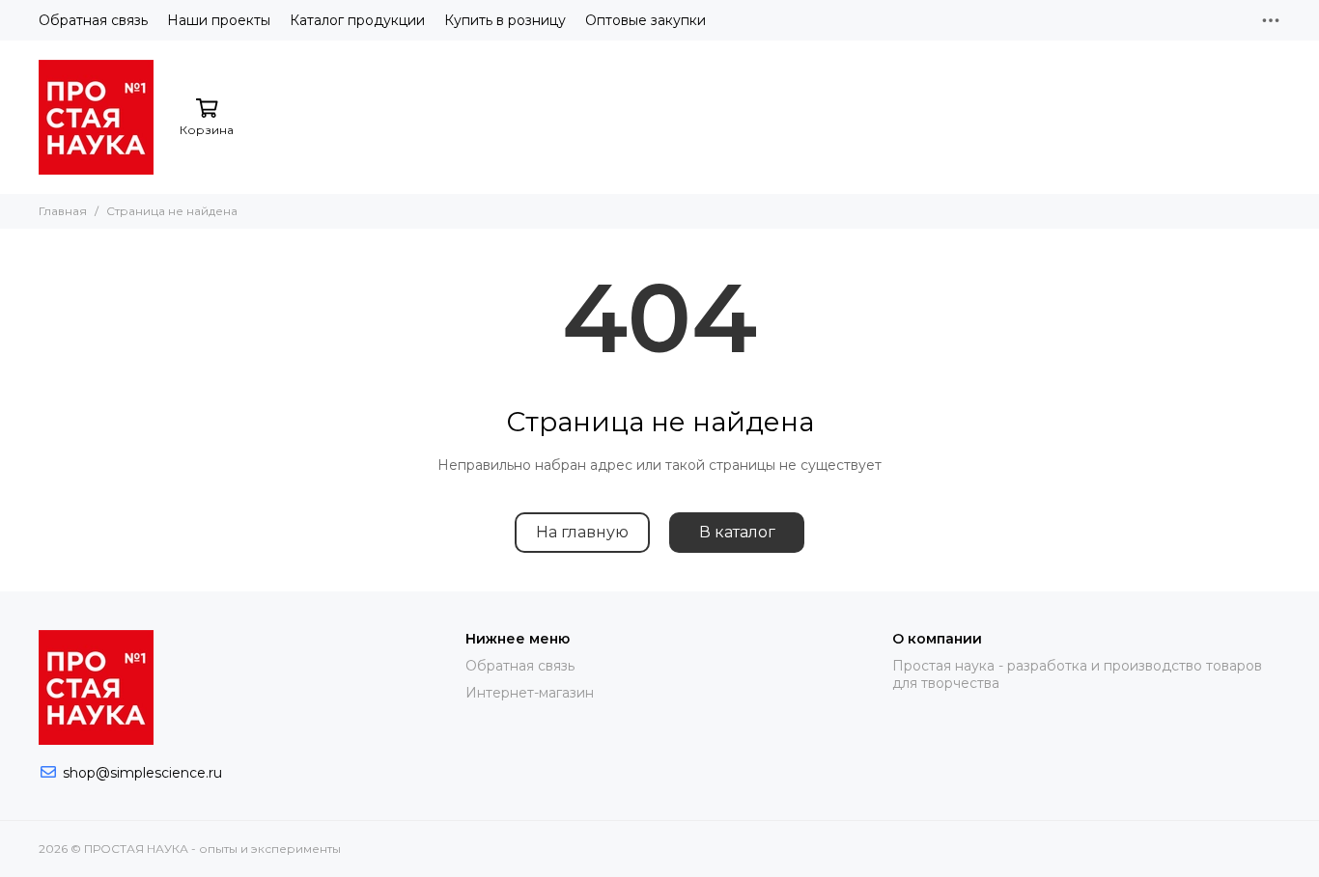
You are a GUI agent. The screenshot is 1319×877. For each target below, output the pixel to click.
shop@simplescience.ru (142, 772)
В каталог (737, 532)
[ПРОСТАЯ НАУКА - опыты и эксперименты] (96, 117)
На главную (582, 532)
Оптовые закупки (645, 20)
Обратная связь (93, 20)
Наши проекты (218, 20)
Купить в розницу (505, 20)
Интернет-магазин (529, 692)
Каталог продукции (357, 20)
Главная (63, 211)
